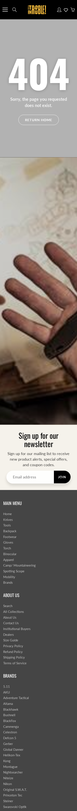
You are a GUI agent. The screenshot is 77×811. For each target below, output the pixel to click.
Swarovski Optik (15, 807)
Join (62, 477)
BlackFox (9, 721)
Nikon (7, 784)
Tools (7, 525)
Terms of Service (15, 663)
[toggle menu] (5, 9)
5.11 (6, 686)
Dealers (8, 634)
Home (7, 514)
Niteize (8, 778)
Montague (10, 767)
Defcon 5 (9, 738)
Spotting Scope (13, 571)
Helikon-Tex (11, 755)
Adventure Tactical (16, 698)
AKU (6, 692)
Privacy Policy (13, 646)
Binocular (9, 554)
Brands (8, 582)
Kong (6, 761)
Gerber (8, 744)
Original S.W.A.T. (15, 789)
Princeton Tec (12, 795)
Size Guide (10, 640)
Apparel (8, 560)
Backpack (9, 531)
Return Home (38, 120)
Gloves (8, 542)
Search (7, 606)
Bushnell (9, 715)
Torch (7, 548)
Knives (8, 520)
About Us (9, 617)
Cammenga (11, 726)
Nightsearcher (13, 772)
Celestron (10, 732)
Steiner (8, 801)
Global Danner (13, 749)
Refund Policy (13, 652)
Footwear (9, 537)
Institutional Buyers (17, 629)
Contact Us (11, 623)
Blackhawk (10, 709)
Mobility (9, 577)
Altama (8, 703)
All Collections (13, 612)
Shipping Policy (14, 657)
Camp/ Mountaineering (19, 565)
